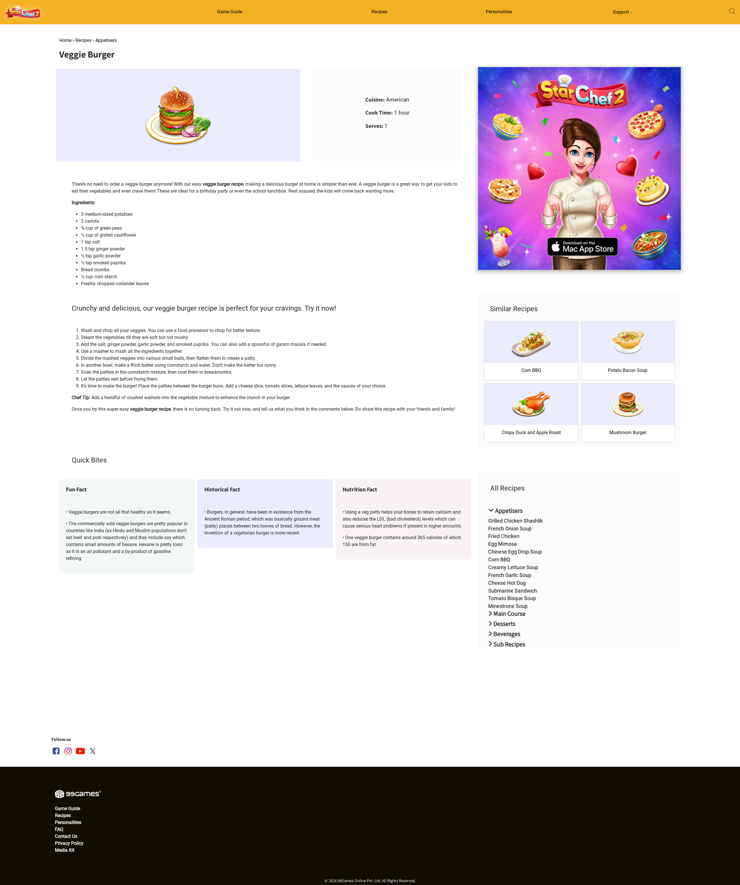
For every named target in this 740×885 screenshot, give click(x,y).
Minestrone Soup (508, 606)
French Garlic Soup (509, 575)
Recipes (379, 11)
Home (65, 40)
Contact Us (66, 836)
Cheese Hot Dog (507, 583)
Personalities (499, 11)
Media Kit (64, 850)
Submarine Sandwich (512, 591)
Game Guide (229, 11)
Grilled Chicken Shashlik (515, 521)
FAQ (59, 829)
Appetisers (106, 40)
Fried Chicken (503, 536)
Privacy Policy (69, 843)
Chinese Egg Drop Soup (515, 552)
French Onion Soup (510, 529)
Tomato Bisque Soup (512, 598)
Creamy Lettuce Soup (513, 567)
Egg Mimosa (502, 544)
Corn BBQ (499, 559)
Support (621, 12)
